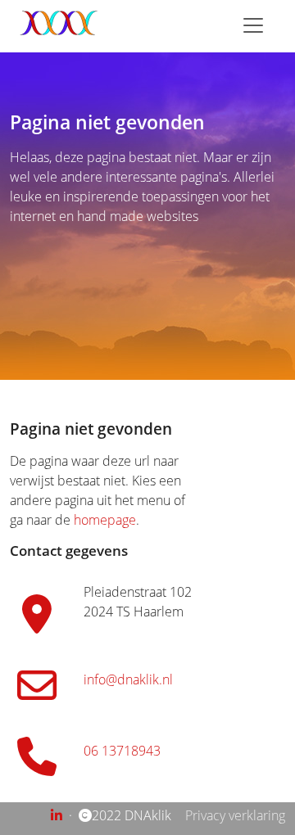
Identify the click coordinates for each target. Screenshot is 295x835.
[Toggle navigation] (253, 25)
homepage (105, 520)
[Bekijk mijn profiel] (58, 815)
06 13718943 (122, 751)
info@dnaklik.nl (128, 679)
